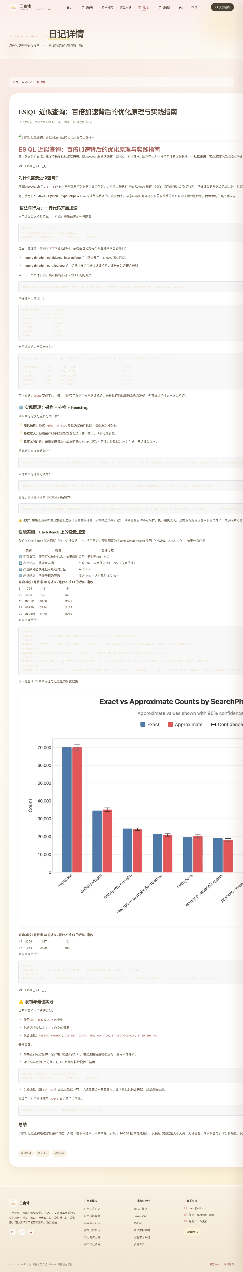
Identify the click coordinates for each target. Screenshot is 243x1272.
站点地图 (229, 1264)
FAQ (194, 7)
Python (138, 1223)
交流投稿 (224, 7)
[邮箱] (12, 1232)
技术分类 (107, 7)
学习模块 (87, 7)
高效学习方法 (92, 1223)
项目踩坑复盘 (92, 1216)
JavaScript (140, 1216)
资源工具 (139, 1244)
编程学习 (26, 1153)
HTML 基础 (140, 1209)
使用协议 (214, 1264)
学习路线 (164, 7)
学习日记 (144, 7)
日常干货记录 (92, 1209)
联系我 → (192, 1232)
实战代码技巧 (92, 1230)
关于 (182, 7)
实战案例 (125, 7)
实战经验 (59, 1153)
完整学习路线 (142, 1237)
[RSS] (21, 1232)
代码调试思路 (92, 1237)
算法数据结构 (142, 1230)
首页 (70, 7)
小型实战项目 (92, 1244)
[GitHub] (31, 1232)
